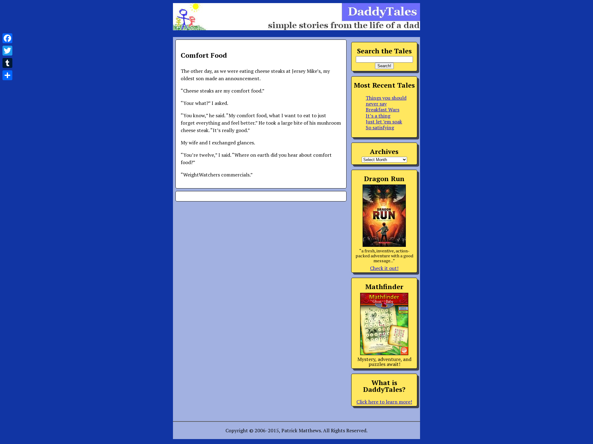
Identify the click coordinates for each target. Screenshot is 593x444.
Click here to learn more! (384, 401)
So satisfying (380, 127)
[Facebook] (7, 38)
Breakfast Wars (382, 109)
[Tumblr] (7, 63)
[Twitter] (7, 50)
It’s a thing (378, 115)
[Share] (7, 75)
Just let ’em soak (384, 121)
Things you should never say (386, 100)
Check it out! (384, 268)
